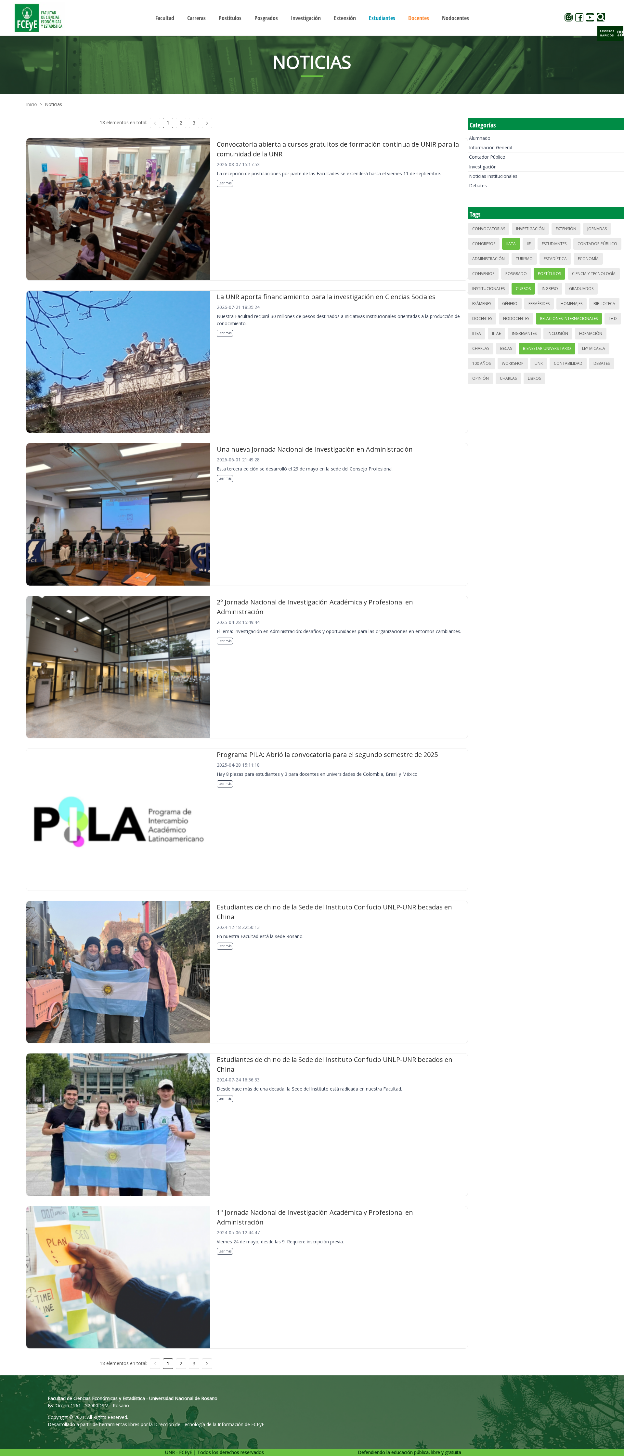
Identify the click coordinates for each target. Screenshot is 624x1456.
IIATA (511, 243)
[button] (610, 33)
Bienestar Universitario (547, 348)
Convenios (483, 273)
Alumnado (479, 138)
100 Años (481, 363)
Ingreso (550, 288)
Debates (478, 185)
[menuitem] (164, 17)
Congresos (483, 243)
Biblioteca (604, 303)
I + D (613, 318)
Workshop (513, 363)
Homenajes (571, 303)
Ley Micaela (593, 348)
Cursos (523, 288)
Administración (488, 258)
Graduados (581, 288)
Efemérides (539, 303)
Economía (588, 258)
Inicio (31, 104)
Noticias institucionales (493, 176)
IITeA (476, 333)
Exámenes (481, 303)
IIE (529, 243)
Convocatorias (488, 229)
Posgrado (516, 273)
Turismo (524, 258)
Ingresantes (524, 333)
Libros (534, 378)
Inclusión (558, 333)
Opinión (480, 378)
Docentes (482, 318)
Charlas (480, 348)
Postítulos (549, 273)
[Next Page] (207, 123)
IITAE (496, 333)
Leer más (224, 183)
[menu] (312, 17)
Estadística (555, 258)
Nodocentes (516, 318)
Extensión (566, 229)
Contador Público (487, 157)
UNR (539, 363)
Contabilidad (568, 363)
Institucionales (488, 288)
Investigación (483, 167)
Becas (506, 348)
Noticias (53, 104)
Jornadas (597, 229)
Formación (590, 333)
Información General (490, 147)
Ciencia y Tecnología (594, 273)
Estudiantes (554, 243)
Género (509, 303)
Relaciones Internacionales (569, 318)
